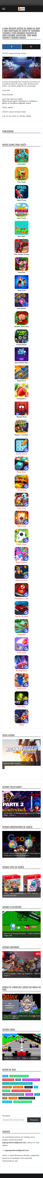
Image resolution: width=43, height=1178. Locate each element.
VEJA (37, 1094)
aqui (18, 1080)
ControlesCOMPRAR (22, 1102)
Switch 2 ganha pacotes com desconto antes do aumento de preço (20, 894)
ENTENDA (7, 1087)
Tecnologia (8, 1080)
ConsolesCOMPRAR (31, 1080)
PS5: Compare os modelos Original (17, 1083)
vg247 (10, 107)
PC (36, 1087)
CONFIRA (13, 1098)
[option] (21, 752)
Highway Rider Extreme (11, 763)
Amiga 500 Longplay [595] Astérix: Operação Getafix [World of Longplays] (22, 1017)
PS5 (4, 1098)
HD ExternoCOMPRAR (21, 1091)
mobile (29, 1094)
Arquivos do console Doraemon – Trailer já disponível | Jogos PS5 (22, 934)
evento (29, 1087)
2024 (5, 1076)
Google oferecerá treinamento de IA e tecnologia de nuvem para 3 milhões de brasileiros (21, 854)
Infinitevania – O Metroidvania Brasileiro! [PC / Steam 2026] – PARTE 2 (22, 814)
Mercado (7, 1102)
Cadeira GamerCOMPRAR (13, 1094)
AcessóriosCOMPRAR (19, 1076)
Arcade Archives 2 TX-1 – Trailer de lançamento (20, 1058)
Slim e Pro (18, 1087)
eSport (6, 1091)
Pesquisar (6, 1116)
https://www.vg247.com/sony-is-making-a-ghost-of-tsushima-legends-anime (20, 102)
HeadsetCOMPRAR (27, 1098)
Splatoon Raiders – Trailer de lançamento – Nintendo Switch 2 (22, 975)
